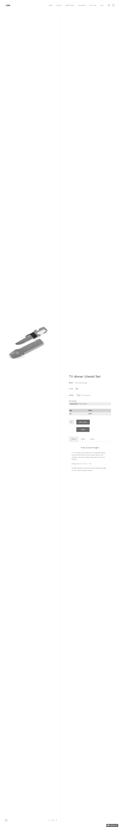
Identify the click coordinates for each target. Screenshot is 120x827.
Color (71, 388)
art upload (72, 401)
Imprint (71, 395)
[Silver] (77, 389)
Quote (83, 429)
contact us (113, 825)
